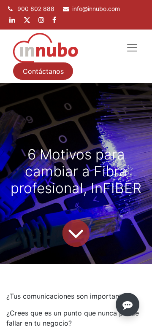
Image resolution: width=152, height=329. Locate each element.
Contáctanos (43, 71)
